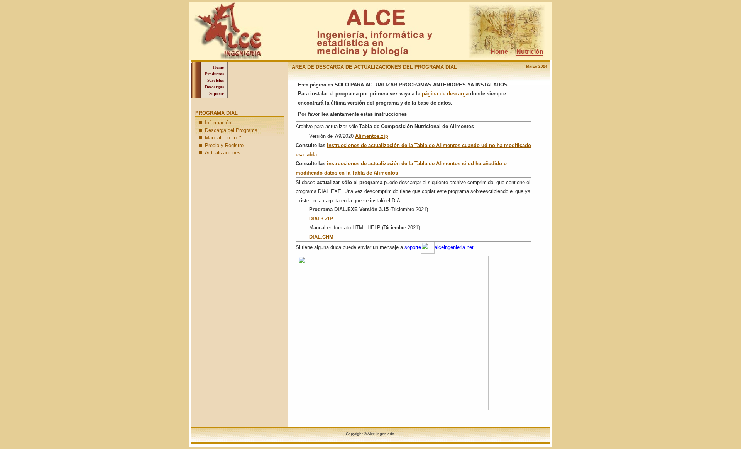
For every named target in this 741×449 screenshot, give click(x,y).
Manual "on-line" (223, 138)
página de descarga (445, 94)
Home (499, 51)
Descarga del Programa (231, 130)
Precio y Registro (224, 145)
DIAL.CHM (321, 237)
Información (218, 122)
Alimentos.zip (371, 136)
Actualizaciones (222, 153)
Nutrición (529, 51)
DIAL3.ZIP (321, 219)
